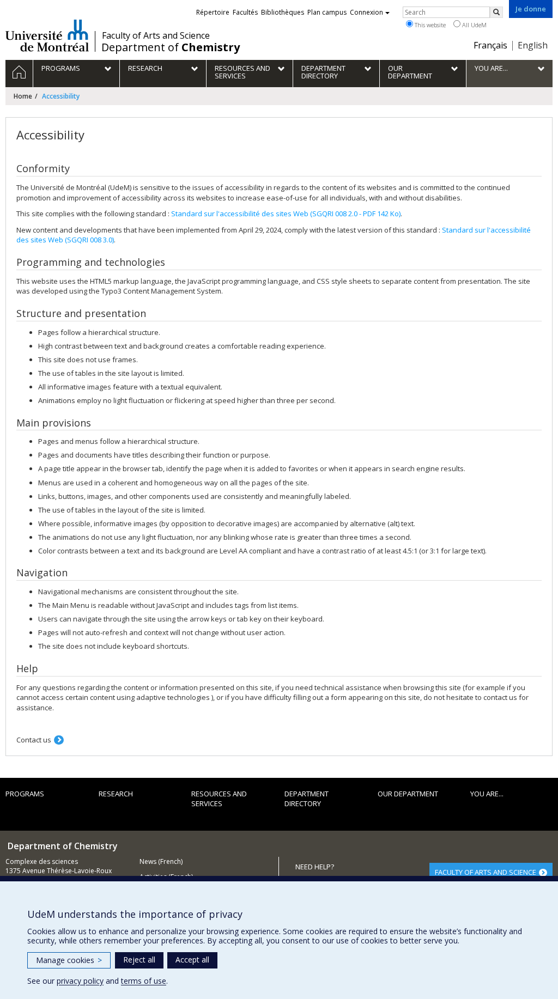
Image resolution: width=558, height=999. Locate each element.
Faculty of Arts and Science (156, 35)
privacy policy (80, 981)
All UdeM (473, 25)
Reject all (139, 959)
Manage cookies (69, 960)
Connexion (366, 12)
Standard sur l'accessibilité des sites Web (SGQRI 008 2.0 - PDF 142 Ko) (286, 213)
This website (429, 25)
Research (116, 794)
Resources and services (219, 799)
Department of (170, 47)
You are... (487, 794)
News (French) (161, 861)
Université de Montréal (47, 35)
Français (490, 45)
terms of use (143, 981)
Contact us (33, 740)
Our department (408, 794)
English (533, 45)
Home (23, 96)
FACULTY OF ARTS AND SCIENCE (485, 872)
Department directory (306, 799)
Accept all (192, 959)
